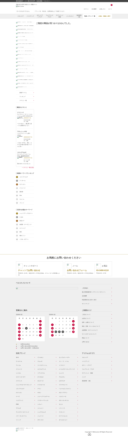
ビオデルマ (62, 381)
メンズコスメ (70, 16)
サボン (39, 392)
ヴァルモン (41, 357)
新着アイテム (23, 92)
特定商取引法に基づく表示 (89, 300)
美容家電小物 (79, 16)
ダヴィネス (41, 420)
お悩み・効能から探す (104, 16)
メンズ (84, 377)
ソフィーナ (62, 408)
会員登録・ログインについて (90, 330)
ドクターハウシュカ (43, 400)
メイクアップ (30, 16)
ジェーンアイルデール (44, 396)
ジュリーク (41, 416)
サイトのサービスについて (89, 334)
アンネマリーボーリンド (22, 412)
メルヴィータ (62, 396)
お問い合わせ (85, 342)
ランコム (18, 365)
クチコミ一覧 (23, 100)
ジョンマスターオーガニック (24, 384)
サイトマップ (85, 303)
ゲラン (39, 388)
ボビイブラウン (63, 392)
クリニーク (19, 369)
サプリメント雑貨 (59, 16)
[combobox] (52, 11)
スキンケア (21, 16)
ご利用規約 (85, 288)
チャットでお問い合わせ (29, 270)
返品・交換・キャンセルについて (91, 326)
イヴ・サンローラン (21, 416)
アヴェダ (18, 408)
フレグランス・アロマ (88, 369)
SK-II (17, 357)
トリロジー (62, 365)
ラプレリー (62, 412)
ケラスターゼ (41, 384)
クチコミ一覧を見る (28, 167)
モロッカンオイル (64, 400)
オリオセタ (41, 377)
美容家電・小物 (86, 381)
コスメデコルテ (20, 388)
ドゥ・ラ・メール (64, 361)
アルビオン (62, 377)
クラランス (19, 381)
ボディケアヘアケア (40, 16)
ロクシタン (19, 392)
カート (110, 7)
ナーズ (18, 396)
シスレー (40, 404)
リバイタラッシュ (42, 365)
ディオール (19, 361)
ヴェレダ (40, 361)
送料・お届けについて (88, 322)
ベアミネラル (41, 373)
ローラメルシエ (63, 416)
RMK (17, 404)
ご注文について (86, 314)
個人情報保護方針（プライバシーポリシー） (94, 292)
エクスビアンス (42, 369)
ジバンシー (41, 408)
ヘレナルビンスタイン (65, 388)
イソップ (18, 420)
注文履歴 (94, 9)
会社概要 (84, 296)
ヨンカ (61, 404)
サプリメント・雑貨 (87, 373)
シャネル (18, 373)
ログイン (86, 9)
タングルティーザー (64, 357)
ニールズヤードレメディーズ (67, 369)
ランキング (23, 96)
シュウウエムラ (42, 412)
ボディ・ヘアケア (87, 365)
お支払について (86, 318)
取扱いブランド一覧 (89, 16)
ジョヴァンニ (19, 400)
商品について (85, 338)
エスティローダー (21, 377)
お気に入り (102, 9)
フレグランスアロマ (49, 16)
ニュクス (61, 373)
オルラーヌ (41, 381)
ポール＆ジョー (63, 420)
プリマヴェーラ (63, 384)
